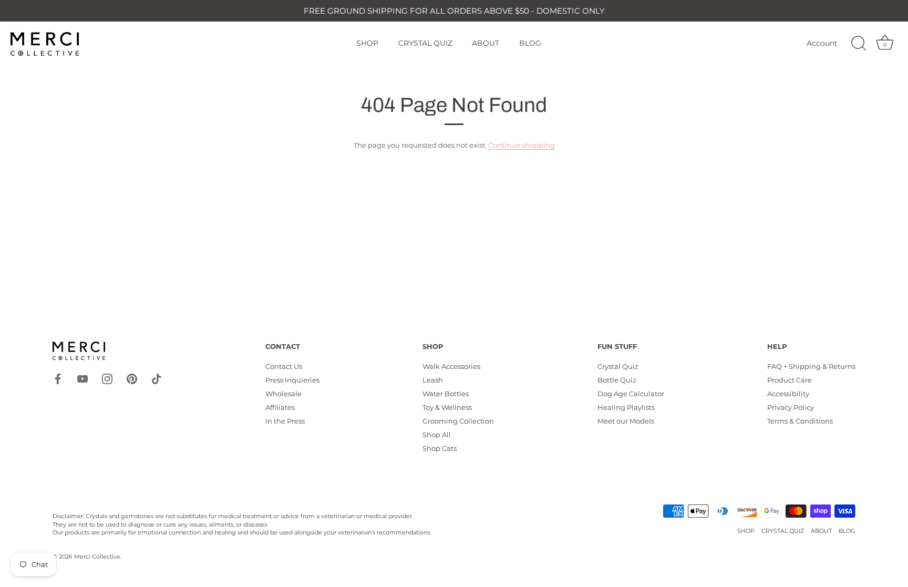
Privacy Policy (790, 407)
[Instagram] (107, 378)
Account (822, 43)
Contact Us (283, 366)
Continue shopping (521, 145)
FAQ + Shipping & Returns (811, 366)
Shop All (436, 434)
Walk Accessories (451, 366)
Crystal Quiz (617, 366)
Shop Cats (439, 448)
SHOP (367, 43)
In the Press (285, 421)
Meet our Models (625, 421)
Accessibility (788, 393)
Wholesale (283, 393)
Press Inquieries (292, 380)
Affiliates (280, 407)
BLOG (530, 43)
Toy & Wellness (447, 407)
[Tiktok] (156, 378)
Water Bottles (445, 393)
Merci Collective (97, 556)
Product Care (789, 380)
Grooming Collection (458, 421)
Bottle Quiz (616, 380)
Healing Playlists (626, 407)
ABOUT (485, 43)
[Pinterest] (132, 378)
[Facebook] (58, 378)
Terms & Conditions (800, 421)
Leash (432, 380)
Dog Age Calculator (630, 393)
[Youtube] (82, 378)
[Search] (858, 43)
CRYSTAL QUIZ (425, 43)
